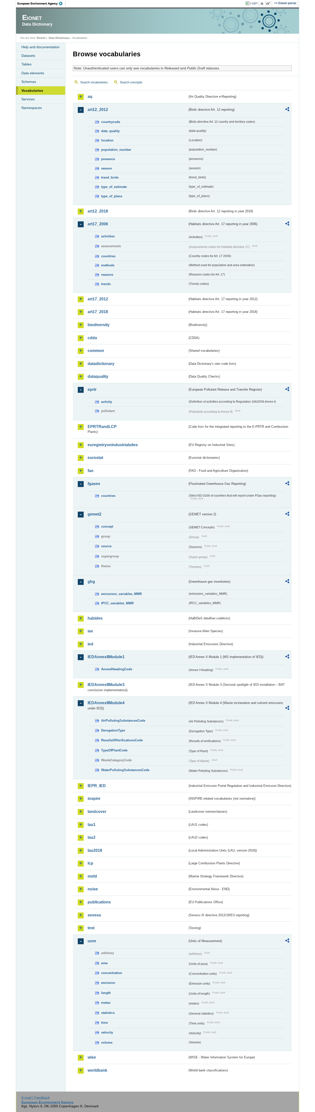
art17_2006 (98, 224)
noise (93, 889)
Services (28, 99)
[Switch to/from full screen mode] (269, 3)
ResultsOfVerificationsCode (122, 740)
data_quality (110, 131)
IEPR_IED (97, 786)
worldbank (97, 1070)
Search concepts (131, 82)
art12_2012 (98, 109)
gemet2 (94, 514)
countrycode (110, 122)
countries (108, 256)
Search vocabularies (94, 82)
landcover (97, 811)
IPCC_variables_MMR (117, 603)
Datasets (28, 56)
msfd (92, 876)
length (106, 993)
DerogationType (113, 730)
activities (108, 236)
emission (108, 983)
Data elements (32, 73)
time (104, 1022)
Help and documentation (40, 47)
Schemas (28, 82)
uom (92, 941)
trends (106, 284)
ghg (91, 581)
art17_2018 (98, 312)
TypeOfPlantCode (114, 750)
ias (90, 631)
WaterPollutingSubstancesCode (125, 770)
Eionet (41, 37)
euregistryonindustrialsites (113, 445)
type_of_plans (111, 196)
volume (106, 1042)
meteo (105, 1003)
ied (90, 644)
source (106, 546)
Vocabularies (32, 90)
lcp (90, 863)
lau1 (91, 825)
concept (107, 526)
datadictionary (101, 364)
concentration (111, 973)
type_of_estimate (114, 187)
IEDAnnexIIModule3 (106, 685)
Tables (26, 64)
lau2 (91, 837)
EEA (41, 3)
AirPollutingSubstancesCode (123, 720)
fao (91, 471)
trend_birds (110, 177)
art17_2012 (98, 299)
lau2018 (95, 850)
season (106, 168)
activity (106, 402)
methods (107, 265)
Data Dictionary (59, 37)
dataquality (98, 376)
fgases (94, 484)
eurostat (95, 458)
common (96, 351)
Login (254, 3)
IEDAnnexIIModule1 (106, 657)
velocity (107, 1032)
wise (92, 1057)
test (91, 928)
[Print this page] (263, 3)
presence (108, 159)
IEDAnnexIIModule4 (106, 703)
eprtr (92, 389)
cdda (92, 338)
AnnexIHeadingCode (116, 669)
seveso (94, 915)
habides (95, 618)
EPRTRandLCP (102, 427)
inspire (94, 798)
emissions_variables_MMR (121, 594)
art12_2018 (98, 211)
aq (90, 96)
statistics (108, 1013)
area (104, 963)
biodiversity (99, 325)
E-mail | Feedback (35, 1097)
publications (99, 902)
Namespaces (31, 108)
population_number (116, 150)
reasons (107, 274)
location (107, 140)
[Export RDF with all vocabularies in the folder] (287, 110)
